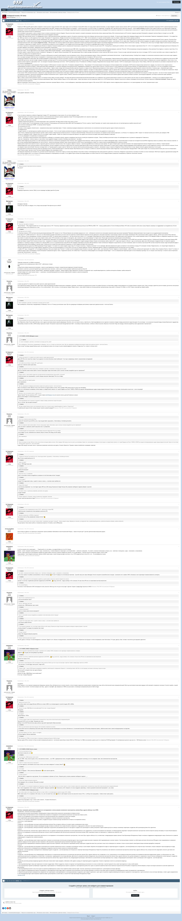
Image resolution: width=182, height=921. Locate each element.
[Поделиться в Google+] (8, 908)
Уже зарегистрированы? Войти (163, 2)
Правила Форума (19, 9)
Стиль (92, 916)
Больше (177, 12)
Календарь (10, 9)
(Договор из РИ (21, 875)
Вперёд (17, 20)
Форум (4, 9)
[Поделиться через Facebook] (3, 908)
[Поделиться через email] (10, 908)
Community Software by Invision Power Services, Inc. (91, 919)
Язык (88, 916)
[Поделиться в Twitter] (5, 908)
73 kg (50, 395)
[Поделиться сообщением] (178, 24)
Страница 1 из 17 (26, 20)
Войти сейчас (135, 895)
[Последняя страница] (21, 21)
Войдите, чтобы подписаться (163, 15)
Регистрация (176, 2)
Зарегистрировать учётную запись (47, 895)
